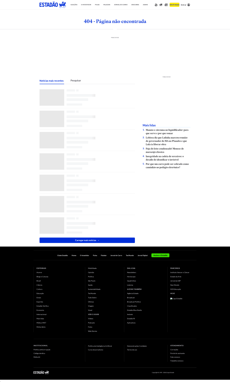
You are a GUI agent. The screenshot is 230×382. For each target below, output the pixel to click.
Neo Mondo (174, 285)
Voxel (90, 310)
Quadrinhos (131, 281)
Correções (174, 350)
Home (74, 255)
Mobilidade (92, 268)
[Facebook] (178, 372)
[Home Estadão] (53, 4)
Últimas (91, 302)
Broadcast (131, 298)
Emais (39, 298)
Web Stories (92, 331)
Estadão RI (131, 319)
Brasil (39, 281)
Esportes (40, 302)
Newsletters (131, 272)
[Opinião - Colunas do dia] (161, 4)
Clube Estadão (62, 255)
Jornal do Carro (116, 255)
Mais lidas (40, 319)
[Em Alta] (156, 4)
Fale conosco (175, 357)
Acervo (39, 272)
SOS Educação (175, 289)
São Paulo (91, 281)
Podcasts (91, 323)
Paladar (104, 255)
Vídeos (90, 319)
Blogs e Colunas (42, 277)
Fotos (90, 327)
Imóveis (130, 314)
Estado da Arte (175, 277)
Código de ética (39, 353)
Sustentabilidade (94, 289)
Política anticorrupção (42, 350)
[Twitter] (183, 372)
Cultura (39, 289)
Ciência (39, 285)
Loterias (130, 285)
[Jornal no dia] (180, 314)
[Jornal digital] (166, 4)
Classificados (132, 306)
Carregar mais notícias (85, 240)
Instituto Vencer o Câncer (179, 272)
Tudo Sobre (92, 298)
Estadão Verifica (43, 306)
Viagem (91, 306)
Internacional (41, 314)
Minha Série (41, 327)
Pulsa (95, 255)
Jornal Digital (143, 255)
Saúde (90, 285)
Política (91, 277)
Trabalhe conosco (176, 361)
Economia (40, 310)
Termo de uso (132, 350)
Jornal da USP (175, 281)
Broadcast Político (134, 302)
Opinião (91, 272)
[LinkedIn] (195, 372)
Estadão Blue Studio (134, 310)
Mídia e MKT (41, 323)
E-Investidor (84, 255)
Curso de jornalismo (95, 350)
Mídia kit (37, 357)
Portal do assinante (177, 353)
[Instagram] (189, 372)
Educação (40, 293)
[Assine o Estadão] (174, 5)
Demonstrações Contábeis (137, 346)
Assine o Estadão (160, 255)
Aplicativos (131, 323)
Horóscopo (131, 277)
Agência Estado (132, 293)
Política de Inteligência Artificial (100, 346)
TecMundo (130, 255)
